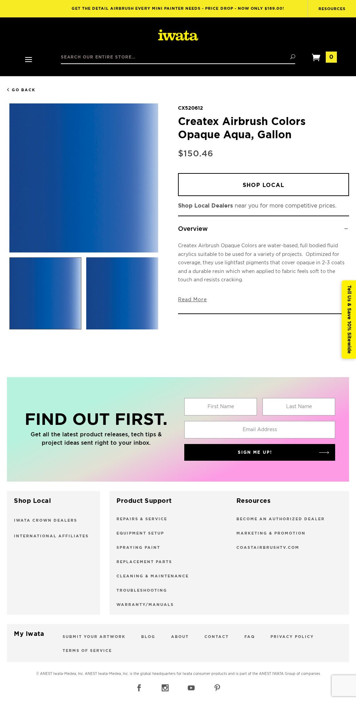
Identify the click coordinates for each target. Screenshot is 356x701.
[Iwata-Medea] (178, 36)
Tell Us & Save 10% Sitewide (349, 319)
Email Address (260, 429)
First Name (221, 406)
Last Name (299, 406)
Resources (332, 9)
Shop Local (263, 185)
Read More (192, 299)
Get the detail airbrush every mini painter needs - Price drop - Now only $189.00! (178, 8)
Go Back (23, 90)
